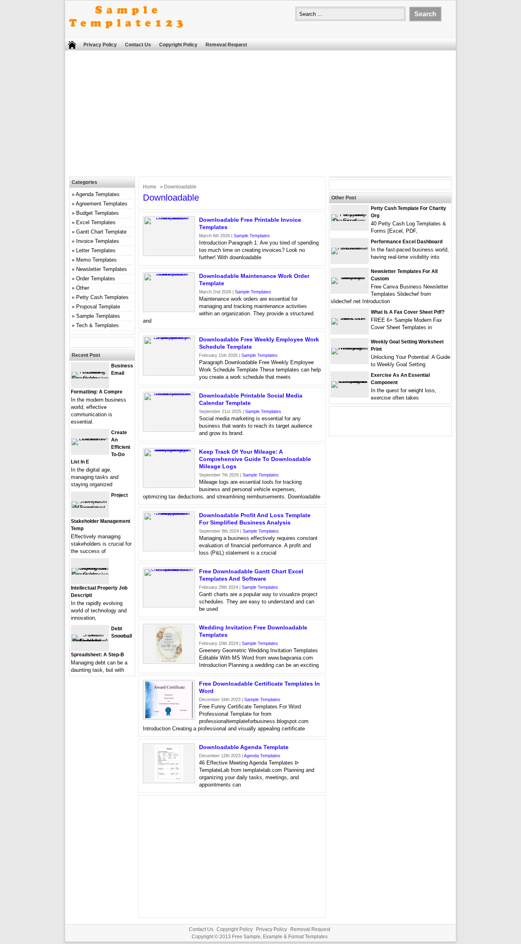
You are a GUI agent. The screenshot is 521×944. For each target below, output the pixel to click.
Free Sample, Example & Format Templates (280, 937)
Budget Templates (97, 213)
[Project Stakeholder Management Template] (90, 508)
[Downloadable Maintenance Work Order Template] (168, 274)
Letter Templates (96, 250)
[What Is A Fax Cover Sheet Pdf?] (349, 318)
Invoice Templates (97, 241)
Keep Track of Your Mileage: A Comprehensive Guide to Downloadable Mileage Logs (255, 459)
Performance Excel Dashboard (406, 242)
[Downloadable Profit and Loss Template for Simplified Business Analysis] (168, 513)
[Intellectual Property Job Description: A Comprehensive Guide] (90, 574)
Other (82, 288)
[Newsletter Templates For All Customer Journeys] (349, 277)
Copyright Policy (178, 45)
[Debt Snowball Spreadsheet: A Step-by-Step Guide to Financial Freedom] (90, 641)
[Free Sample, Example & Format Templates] (126, 35)
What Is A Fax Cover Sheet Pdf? (407, 312)
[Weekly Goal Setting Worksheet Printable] (349, 348)
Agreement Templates (101, 204)
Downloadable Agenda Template (244, 747)
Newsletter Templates (101, 269)
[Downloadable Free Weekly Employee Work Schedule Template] (168, 337)
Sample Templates (252, 235)
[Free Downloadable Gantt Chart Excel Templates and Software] (168, 569)
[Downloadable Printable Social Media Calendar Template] (168, 393)
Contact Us (138, 45)
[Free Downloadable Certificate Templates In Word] (169, 716)
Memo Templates (96, 260)
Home (149, 187)
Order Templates (95, 278)
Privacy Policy (100, 45)
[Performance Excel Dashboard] (349, 248)
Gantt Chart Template (101, 232)
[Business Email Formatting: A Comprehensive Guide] (90, 378)
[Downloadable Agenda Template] (169, 780)
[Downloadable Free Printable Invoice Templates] (168, 217)
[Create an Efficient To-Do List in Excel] (90, 438)
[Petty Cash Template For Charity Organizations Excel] (349, 221)
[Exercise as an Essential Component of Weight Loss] (349, 381)
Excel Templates (96, 222)
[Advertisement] (260, 116)
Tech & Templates (97, 325)
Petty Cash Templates (102, 297)
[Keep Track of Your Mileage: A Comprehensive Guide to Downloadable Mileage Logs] (168, 449)
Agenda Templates (262, 755)
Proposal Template (98, 307)
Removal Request (226, 45)
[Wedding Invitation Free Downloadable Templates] (169, 660)
